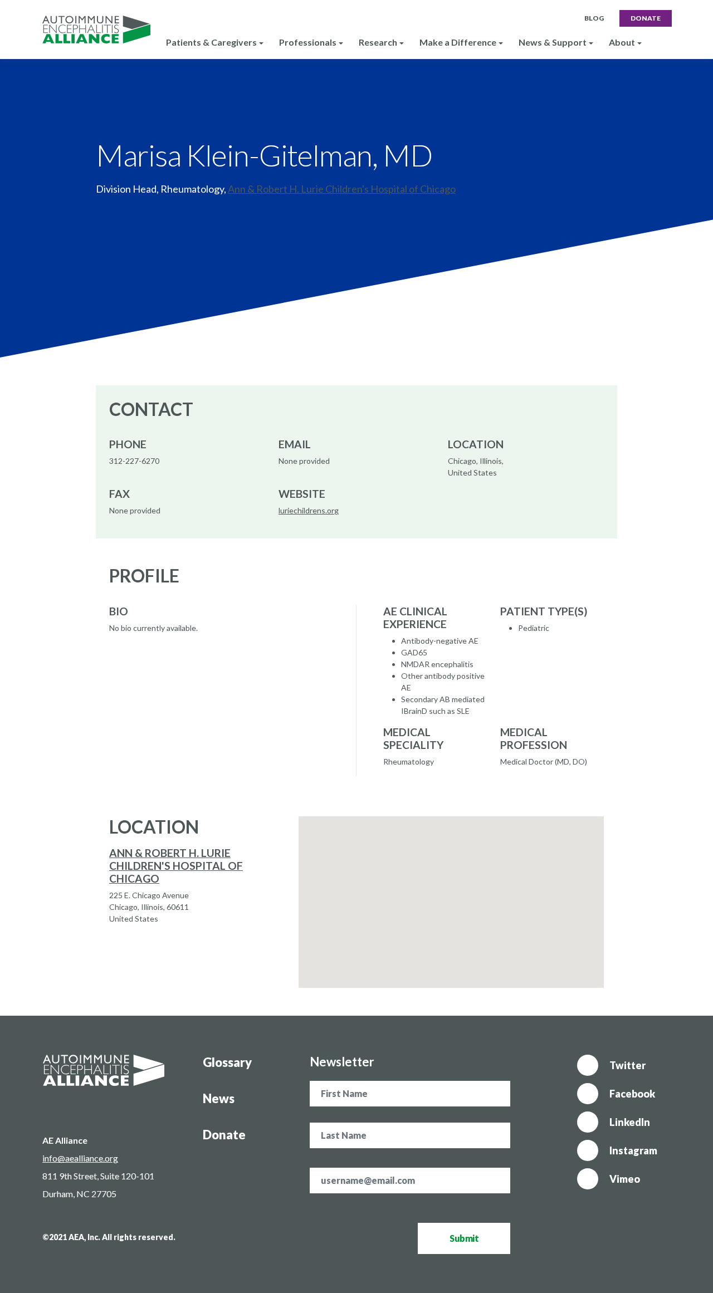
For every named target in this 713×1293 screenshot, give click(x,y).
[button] (451, 895)
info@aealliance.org (80, 1158)
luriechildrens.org (309, 510)
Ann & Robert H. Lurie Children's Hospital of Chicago (342, 189)
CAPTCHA (329, 1199)
